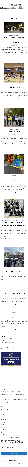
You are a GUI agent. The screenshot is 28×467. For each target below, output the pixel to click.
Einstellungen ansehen (14, 460)
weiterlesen (14, 57)
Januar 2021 (3, 434)
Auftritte (16, 35)
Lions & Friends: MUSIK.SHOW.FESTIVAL (9, 397)
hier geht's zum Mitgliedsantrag (11, 348)
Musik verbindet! (14, 87)
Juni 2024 (3, 416)
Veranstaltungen (22, 84)
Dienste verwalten (5, 449)
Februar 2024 (3, 419)
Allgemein (11, 35)
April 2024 (3, 417)
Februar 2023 (3, 429)
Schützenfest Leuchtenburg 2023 (14, 293)
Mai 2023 (3, 424)
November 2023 (4, 421)
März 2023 (3, 427)
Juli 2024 (2, 414)
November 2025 (4, 408)
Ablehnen (14, 456)
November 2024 (4, 413)
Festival (15, 84)
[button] (26, 437)
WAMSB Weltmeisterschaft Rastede (14, 178)
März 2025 (3, 411)
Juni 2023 (3, 422)
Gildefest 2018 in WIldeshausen (14, 315)
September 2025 (4, 409)
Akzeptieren (14, 453)
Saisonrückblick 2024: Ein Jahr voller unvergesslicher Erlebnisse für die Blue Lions (14, 40)
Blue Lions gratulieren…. (14, 271)
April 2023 (3, 426)
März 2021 (3, 432)
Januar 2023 (3, 431)
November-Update (14, 131)
